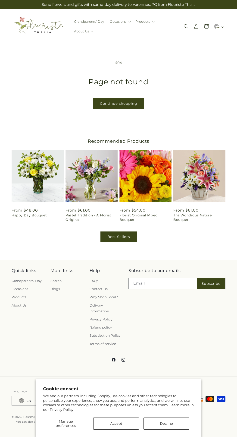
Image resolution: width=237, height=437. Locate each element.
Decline (166, 423)
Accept (116, 423)
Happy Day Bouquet (29, 215)
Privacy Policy (61, 409)
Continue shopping (118, 103)
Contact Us (99, 289)
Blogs (55, 289)
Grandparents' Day (27, 281)
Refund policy (101, 327)
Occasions (20, 289)
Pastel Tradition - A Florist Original (88, 217)
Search (56, 281)
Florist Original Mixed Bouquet (138, 217)
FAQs (94, 281)
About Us (19, 305)
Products (19, 297)
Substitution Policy (105, 335)
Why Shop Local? (104, 297)
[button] (120, 21)
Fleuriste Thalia (33, 416)
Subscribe (211, 283)
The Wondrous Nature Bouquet (192, 217)
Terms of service (103, 344)
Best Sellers (118, 236)
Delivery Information (99, 308)
